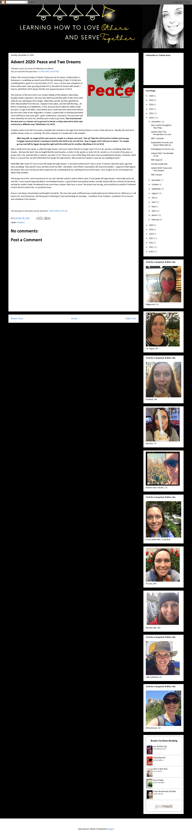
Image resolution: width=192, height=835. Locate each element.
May (154, 207)
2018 (151, 230)
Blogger (110, 829)
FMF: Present (156, 175)
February (156, 220)
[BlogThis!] (40, 218)
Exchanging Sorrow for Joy (162, 149)
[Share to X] (43, 218)
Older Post (130, 318)
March (155, 215)
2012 (151, 243)
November (156, 180)
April (154, 211)
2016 (151, 234)
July (153, 198)
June (154, 202)
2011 (151, 247)
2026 (151, 96)
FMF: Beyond (156, 160)
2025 (151, 100)
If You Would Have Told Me (164, 791)
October (155, 185)
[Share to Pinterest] (49, 218)
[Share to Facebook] (46, 218)
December (156, 122)
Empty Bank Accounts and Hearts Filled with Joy (162, 143)
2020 (151, 118)
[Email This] (37, 218)
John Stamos (159, 794)
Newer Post (17, 318)
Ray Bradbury (159, 760)
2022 (151, 109)
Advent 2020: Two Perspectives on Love (161, 133)
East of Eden (158, 780)
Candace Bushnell (160, 749)
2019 (151, 225)
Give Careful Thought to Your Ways (161, 126)
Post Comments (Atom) (79, 329)
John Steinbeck (159, 783)
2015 (151, 238)
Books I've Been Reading (164, 741)
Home (74, 318)
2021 (151, 113)
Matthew (21, 222)
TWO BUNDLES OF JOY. (58, 211)
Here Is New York (160, 769)
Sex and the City (160, 746)
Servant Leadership (159, 164)
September (156, 189)
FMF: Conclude (157, 138)
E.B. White (158, 771)
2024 (151, 105)
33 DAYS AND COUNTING (48, 72)
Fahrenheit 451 (159, 758)
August (155, 193)
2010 (151, 252)
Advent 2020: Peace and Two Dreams (161, 169)
